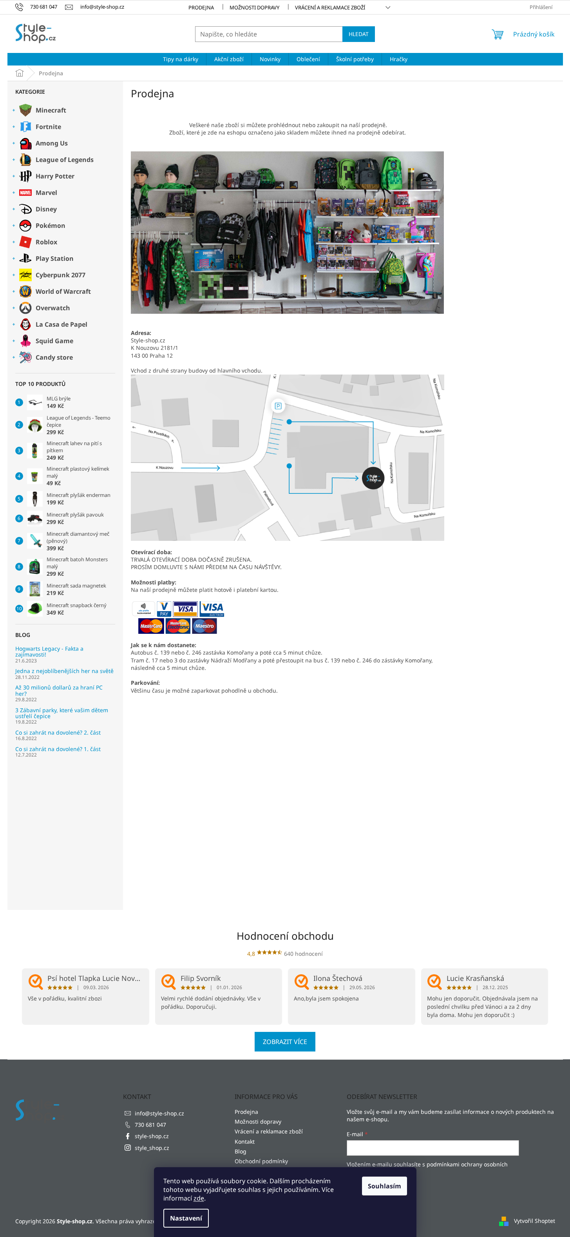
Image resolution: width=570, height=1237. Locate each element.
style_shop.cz (152, 1148)
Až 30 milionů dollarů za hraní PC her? (59, 690)
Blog (240, 1151)
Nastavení (186, 1218)
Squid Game (54, 341)
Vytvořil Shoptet (534, 1220)
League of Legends (65, 159)
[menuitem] (180, 59)
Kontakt (245, 1141)
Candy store (54, 357)
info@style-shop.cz (159, 1113)
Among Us (52, 143)
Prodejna (201, 7)
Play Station (55, 258)
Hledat (359, 34)
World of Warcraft (63, 291)
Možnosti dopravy (254, 7)
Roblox (46, 242)
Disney (46, 209)
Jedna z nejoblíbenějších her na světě (64, 671)
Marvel (46, 192)
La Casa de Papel (61, 324)
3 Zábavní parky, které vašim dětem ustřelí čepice (61, 713)
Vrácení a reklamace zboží (330, 7)
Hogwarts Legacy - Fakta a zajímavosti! (49, 652)
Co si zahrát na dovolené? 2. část (58, 732)
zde (199, 1198)
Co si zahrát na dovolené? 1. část (58, 749)
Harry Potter (55, 176)
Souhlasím (384, 1186)
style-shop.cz (152, 1136)
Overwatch (53, 308)
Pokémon (50, 225)
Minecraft (51, 110)
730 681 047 (150, 1124)
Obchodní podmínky (261, 1161)
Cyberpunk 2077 (60, 275)
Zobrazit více (285, 1041)
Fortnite (48, 126)
